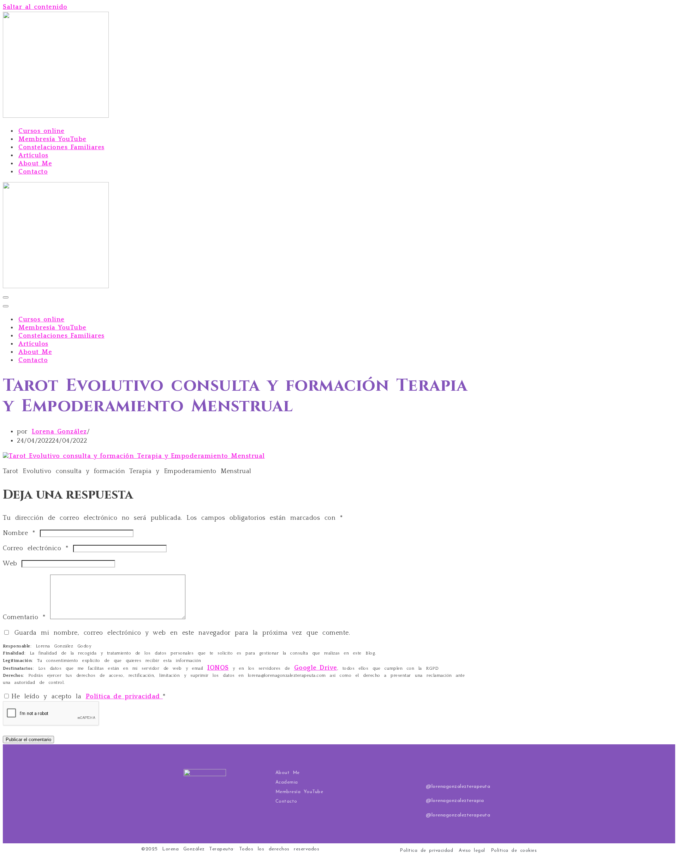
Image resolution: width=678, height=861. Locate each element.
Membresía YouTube (52, 139)
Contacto (33, 171)
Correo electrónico (36, 548)
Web (10, 563)
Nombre (19, 533)
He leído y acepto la (88, 696)
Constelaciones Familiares (61, 147)
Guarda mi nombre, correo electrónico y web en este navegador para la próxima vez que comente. (182, 632)
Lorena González (59, 431)
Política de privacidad (124, 696)
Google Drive (315, 667)
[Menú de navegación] (5, 297)
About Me (35, 163)
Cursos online (41, 131)
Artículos (33, 155)
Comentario (24, 617)
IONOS (218, 667)
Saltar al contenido (35, 7)
